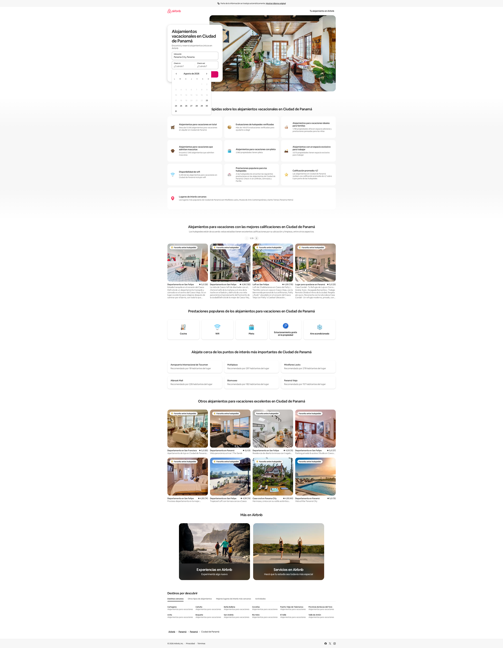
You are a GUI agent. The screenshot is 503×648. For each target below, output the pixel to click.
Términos (201, 643)
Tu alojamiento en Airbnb (322, 11)
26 (186, 106)
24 (176, 106)
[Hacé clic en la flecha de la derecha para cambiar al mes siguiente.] (206, 74)
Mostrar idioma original (276, 3)
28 (197, 106)
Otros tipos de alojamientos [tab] (200, 599)
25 (181, 106)
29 (202, 106)
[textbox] (183, 66)
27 (191, 106)
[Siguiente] (256, 238)
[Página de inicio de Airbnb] (174, 11)
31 (176, 111)
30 (207, 106)
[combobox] (195, 57)
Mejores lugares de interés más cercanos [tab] (233, 599)
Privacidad (190, 643)
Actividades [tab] (260, 599)
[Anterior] (247, 238)
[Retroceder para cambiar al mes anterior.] (176, 74)
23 (207, 100)
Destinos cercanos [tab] (175, 599)
